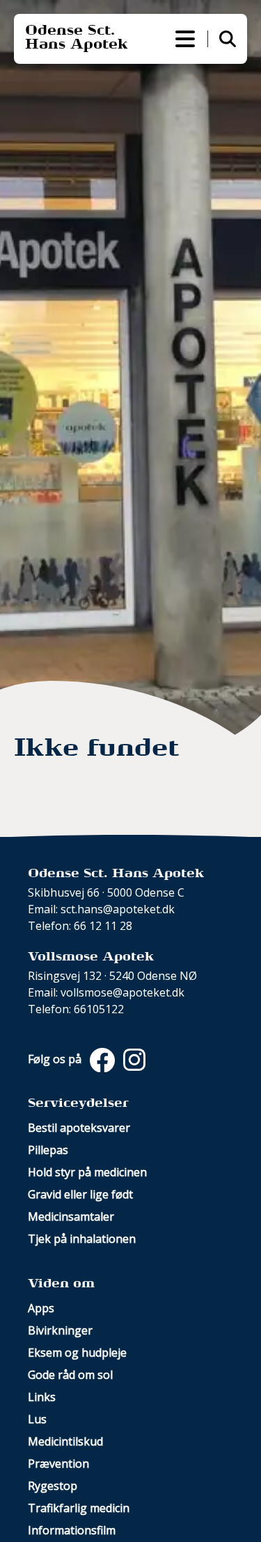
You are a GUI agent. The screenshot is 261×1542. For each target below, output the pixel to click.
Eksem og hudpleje (77, 1352)
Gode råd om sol (70, 1374)
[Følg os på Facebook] (101, 1059)
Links (42, 1397)
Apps (41, 1308)
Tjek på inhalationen (82, 1238)
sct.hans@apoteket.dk (118, 909)
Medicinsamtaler (71, 1216)
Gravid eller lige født (80, 1194)
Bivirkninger (60, 1330)
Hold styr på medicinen (87, 1172)
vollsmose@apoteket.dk (122, 992)
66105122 (99, 1009)
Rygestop (52, 1485)
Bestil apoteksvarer (79, 1127)
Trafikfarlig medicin (78, 1508)
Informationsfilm (72, 1530)
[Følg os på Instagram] (131, 1059)
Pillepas (48, 1150)
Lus (37, 1419)
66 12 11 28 (103, 925)
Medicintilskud (65, 1441)
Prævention (58, 1463)
